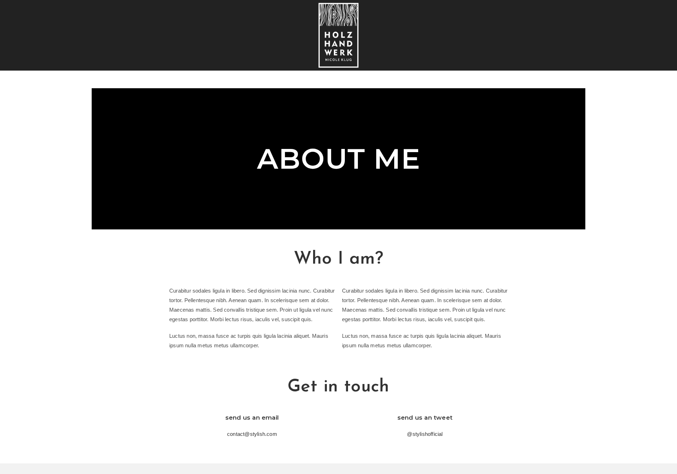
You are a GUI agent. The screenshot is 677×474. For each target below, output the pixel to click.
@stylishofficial (425, 434)
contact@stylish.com (252, 434)
